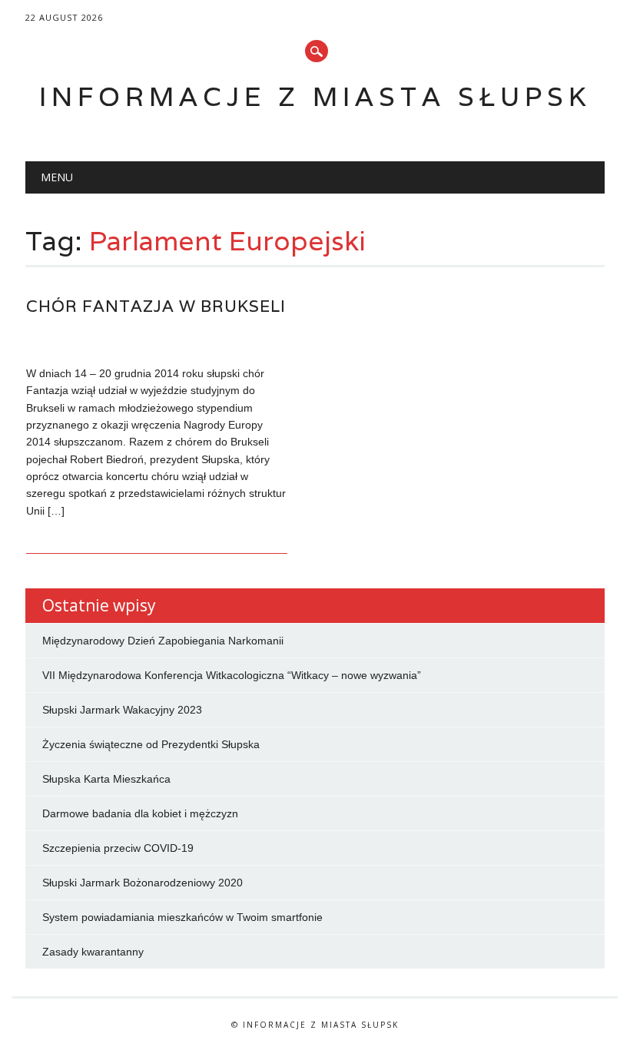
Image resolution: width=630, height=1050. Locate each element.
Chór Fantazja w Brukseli (156, 306)
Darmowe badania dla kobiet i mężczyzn (140, 813)
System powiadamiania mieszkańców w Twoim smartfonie (182, 917)
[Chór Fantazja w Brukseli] (156, 340)
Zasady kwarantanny (93, 952)
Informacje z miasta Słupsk (315, 96)
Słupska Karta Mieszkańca (106, 779)
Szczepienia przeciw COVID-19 (118, 848)
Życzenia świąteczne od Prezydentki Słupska (151, 744)
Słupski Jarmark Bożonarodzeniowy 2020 (142, 882)
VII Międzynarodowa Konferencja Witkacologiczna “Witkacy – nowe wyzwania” (231, 675)
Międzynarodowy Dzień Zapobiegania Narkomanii (163, 640)
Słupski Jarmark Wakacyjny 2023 (122, 710)
